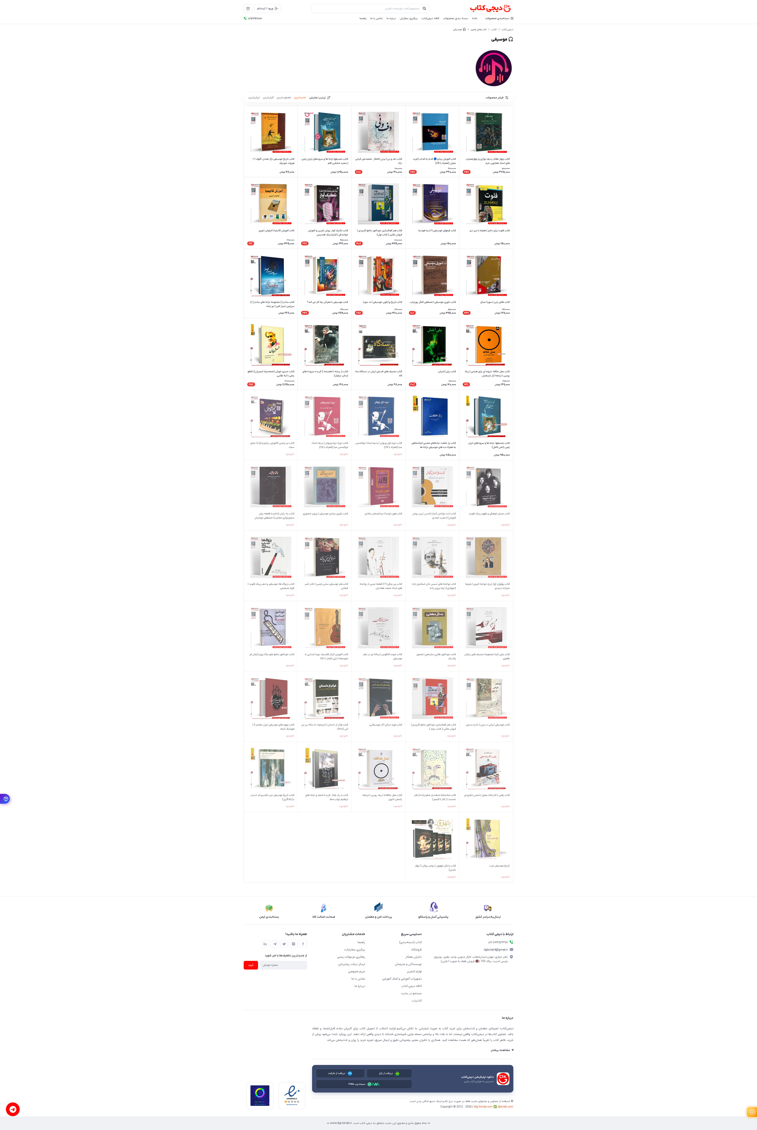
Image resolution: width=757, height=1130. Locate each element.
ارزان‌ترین (254, 97)
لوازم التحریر (414, 971)
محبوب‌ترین (284, 97)
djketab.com (505, 1107)
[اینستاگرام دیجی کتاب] (293, 944)
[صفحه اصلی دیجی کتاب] (486, 8)
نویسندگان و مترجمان (408, 964)
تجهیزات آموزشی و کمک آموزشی (402, 979)
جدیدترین (300, 97)
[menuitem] (248, 8)
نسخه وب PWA (357, 1084)
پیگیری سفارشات (354, 950)
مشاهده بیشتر (500, 1050)
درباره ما (359, 986)
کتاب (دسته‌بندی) (410, 942)
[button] (499, 18)
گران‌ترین (268, 97)
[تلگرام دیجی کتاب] (275, 944)
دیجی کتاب (507, 29)
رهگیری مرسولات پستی (351, 957)
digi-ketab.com (483, 1107)
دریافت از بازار (386, 1073)
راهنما (361, 942)
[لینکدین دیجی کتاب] (265, 944)
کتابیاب (417, 1001)
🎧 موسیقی (459, 29)
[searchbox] (370, 8)
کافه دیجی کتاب (411, 986)
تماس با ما (358, 979)
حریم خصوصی (356, 971)
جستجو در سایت (411, 993)
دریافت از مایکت (337, 1073)
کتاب (494, 29)
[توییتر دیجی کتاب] (284, 944)
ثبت (250, 965)
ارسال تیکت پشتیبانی (351, 964)
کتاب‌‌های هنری (479, 29)
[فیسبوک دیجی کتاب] (303, 944)
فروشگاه (416, 950)
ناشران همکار (413, 957)
